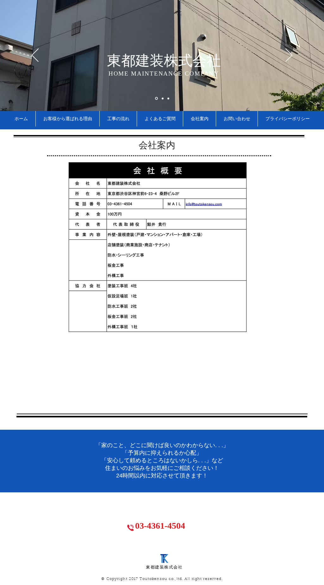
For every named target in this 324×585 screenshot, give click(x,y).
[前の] (35, 55)
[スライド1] (156, 98)
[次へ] (288, 55)
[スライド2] (163, 98)
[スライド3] (168, 98)
